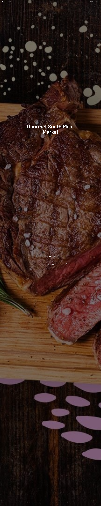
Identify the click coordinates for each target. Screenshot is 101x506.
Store (2, 1)
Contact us (9, 1)
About (5, 1)
